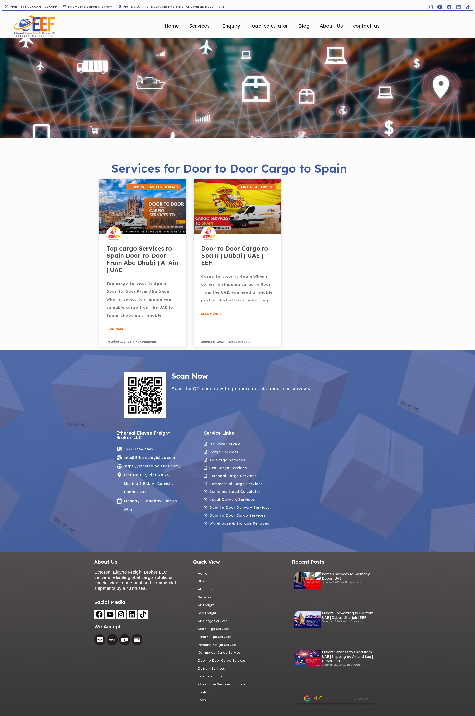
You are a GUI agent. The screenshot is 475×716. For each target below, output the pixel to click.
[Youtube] (110, 614)
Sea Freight (207, 613)
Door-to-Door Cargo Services (222, 660)
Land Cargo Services (215, 637)
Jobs (202, 700)
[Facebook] (449, 7)
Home (172, 26)
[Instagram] (121, 614)
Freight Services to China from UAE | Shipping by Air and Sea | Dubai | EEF (347, 656)
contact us (366, 26)
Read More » (116, 329)
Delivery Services (211, 668)
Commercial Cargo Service (219, 652)
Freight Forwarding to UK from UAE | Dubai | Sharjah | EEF (347, 615)
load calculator (269, 26)
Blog (303, 26)
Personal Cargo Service (217, 645)
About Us (331, 26)
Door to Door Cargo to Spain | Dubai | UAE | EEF (234, 255)
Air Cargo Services (213, 621)
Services (199, 26)
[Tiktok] (468, 7)
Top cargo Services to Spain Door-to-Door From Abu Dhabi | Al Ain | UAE (142, 259)
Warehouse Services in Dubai (221, 684)
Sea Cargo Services (214, 629)
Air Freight (206, 605)
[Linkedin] (458, 7)
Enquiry (231, 26)
